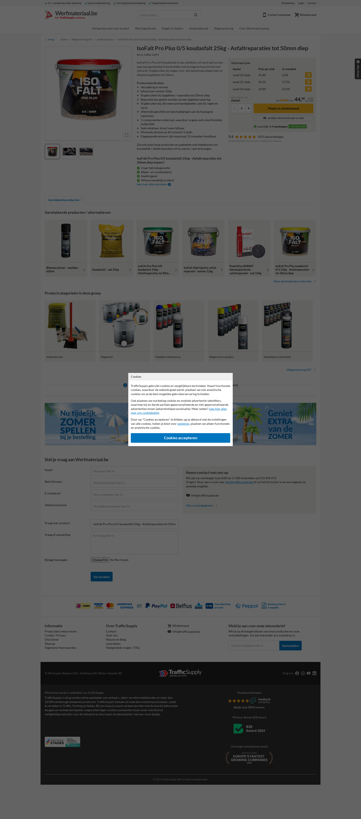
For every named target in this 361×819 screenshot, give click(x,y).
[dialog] (180, 409)
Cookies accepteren (180, 438)
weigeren (183, 423)
